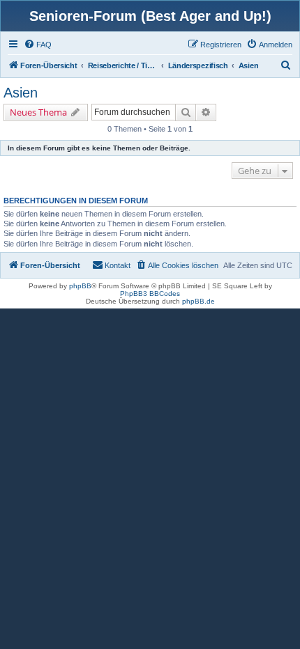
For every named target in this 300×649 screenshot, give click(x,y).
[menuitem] (38, 44)
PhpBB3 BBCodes (150, 293)
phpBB (80, 286)
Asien (20, 92)
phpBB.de (198, 301)
